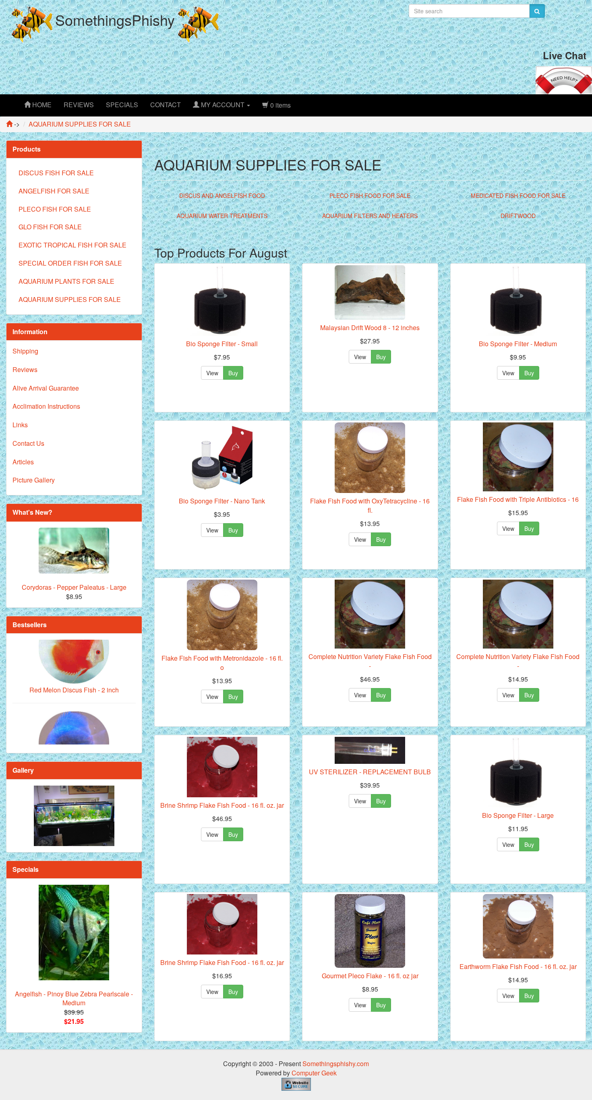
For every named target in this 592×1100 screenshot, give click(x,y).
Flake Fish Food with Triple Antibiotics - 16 (518, 499)
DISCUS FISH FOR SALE (56, 172)
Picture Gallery (33, 479)
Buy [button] (233, 373)
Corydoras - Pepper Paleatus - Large (74, 587)
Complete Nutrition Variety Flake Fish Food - (370, 661)
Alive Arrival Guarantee (45, 388)
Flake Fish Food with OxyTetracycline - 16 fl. (370, 505)
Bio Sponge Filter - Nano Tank (222, 500)
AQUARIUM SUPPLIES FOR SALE (70, 299)
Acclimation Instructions (46, 406)
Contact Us (28, 443)
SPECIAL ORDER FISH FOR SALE (70, 263)
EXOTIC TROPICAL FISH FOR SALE (72, 245)
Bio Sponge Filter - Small (222, 343)
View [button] (212, 373)
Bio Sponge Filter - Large (518, 815)
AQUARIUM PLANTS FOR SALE (66, 281)
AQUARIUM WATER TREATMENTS (222, 216)
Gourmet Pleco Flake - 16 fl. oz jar (370, 975)
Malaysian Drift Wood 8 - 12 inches (370, 327)
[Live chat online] (564, 79)
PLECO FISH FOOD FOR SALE (369, 195)
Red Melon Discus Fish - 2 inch (74, 663)
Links (20, 424)
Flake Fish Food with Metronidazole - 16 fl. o (222, 662)
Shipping (25, 351)
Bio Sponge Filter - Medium (518, 343)
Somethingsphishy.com (335, 1063)
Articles (23, 461)
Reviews (24, 369)
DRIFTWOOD (518, 216)
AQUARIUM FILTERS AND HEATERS (370, 216)
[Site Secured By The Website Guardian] (296, 1083)
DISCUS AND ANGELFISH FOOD (222, 195)
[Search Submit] (537, 11)
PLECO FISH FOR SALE (55, 209)
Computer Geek (314, 1072)
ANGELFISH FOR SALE (54, 190)
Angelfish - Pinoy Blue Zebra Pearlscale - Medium (74, 998)
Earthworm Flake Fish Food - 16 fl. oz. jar (518, 966)
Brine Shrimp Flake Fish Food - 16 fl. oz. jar (222, 805)
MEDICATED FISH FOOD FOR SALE (518, 195)
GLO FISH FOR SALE (50, 226)
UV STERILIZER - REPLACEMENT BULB (370, 771)
